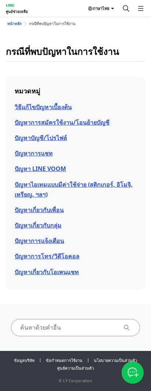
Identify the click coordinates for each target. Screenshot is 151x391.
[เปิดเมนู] (140, 8)
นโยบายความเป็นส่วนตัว (115, 360)
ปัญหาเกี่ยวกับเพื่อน (39, 210)
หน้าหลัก (14, 23)
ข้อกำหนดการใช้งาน (64, 360)
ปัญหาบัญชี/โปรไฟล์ (41, 138)
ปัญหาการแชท (34, 153)
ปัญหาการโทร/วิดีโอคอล (47, 256)
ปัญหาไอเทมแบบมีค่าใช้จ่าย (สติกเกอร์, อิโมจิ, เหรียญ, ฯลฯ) (74, 189)
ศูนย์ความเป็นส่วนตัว (75, 368)
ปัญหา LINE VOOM (40, 169)
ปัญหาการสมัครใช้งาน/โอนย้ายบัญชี (62, 122)
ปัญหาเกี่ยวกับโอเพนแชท (47, 272)
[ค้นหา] (126, 8)
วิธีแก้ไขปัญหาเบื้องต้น (43, 107)
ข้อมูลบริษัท (24, 360)
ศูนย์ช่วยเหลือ (17, 11)
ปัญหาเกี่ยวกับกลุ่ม (38, 225)
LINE (10, 5)
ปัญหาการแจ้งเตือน (39, 241)
